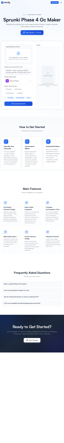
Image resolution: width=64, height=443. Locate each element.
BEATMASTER (30, 97)
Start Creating (33, 340)
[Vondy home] (5, 2)
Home (24, 14)
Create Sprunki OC (19, 104)
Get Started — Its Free (33, 32)
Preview (38, 45)
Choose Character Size (10, 86)
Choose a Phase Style (10, 76)
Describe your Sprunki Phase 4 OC (13, 67)
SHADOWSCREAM (20, 97)
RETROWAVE (10, 97)
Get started (55, 2)
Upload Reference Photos (13, 46)
